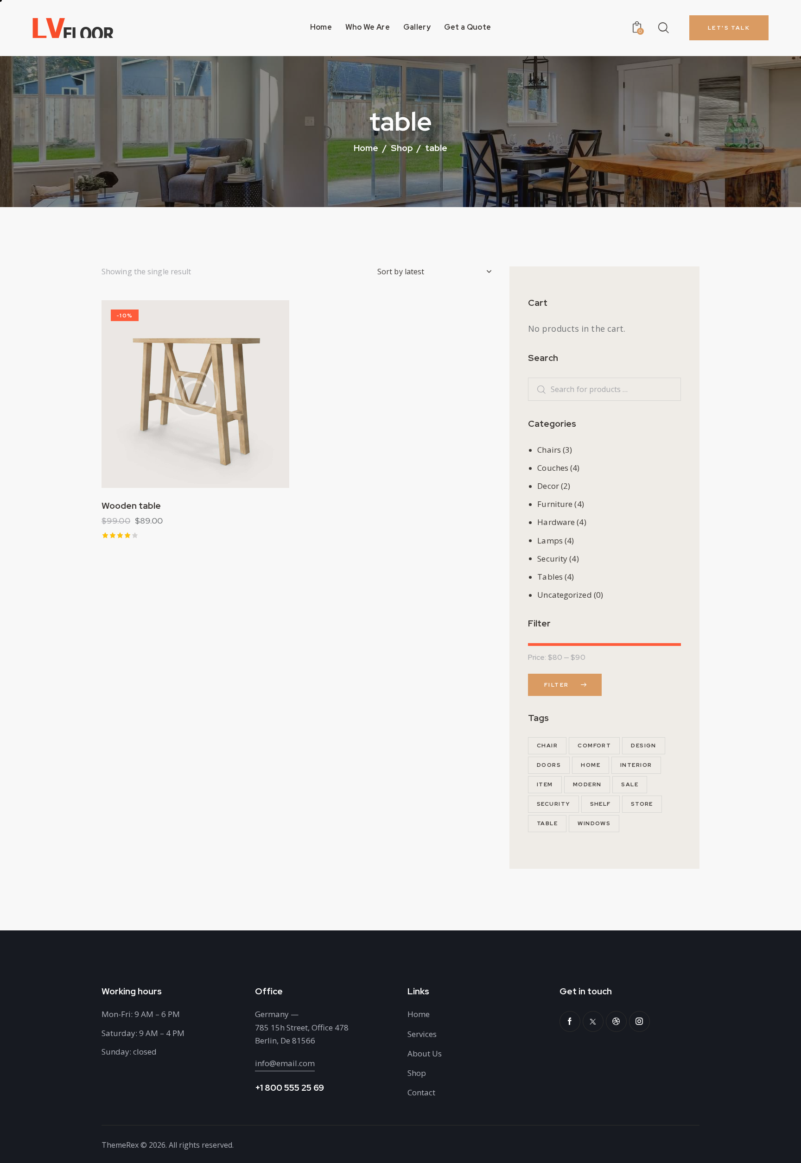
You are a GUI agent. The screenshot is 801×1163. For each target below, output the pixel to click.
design (643, 745)
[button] (170, 394)
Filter (556, 685)
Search (536, 389)
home (590, 765)
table (547, 823)
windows (594, 823)
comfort (594, 745)
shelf (600, 804)
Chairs (549, 449)
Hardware (556, 522)
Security (552, 558)
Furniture (554, 504)
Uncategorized (564, 594)
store (642, 804)
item (545, 784)
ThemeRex (120, 1145)
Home (366, 149)
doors (549, 765)
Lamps (550, 540)
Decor (548, 485)
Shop (402, 148)
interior (636, 765)
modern (587, 784)
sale (629, 784)
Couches (552, 467)
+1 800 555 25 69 (289, 1087)
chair (547, 745)
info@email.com (285, 1063)
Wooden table (131, 506)
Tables (550, 576)
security (553, 804)
